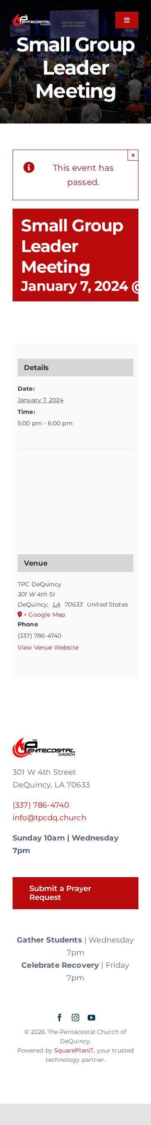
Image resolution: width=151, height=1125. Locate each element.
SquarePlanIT (74, 1050)
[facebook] (59, 1017)
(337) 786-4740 (41, 805)
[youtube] (91, 1017)
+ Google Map (44, 614)
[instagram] (75, 1017)
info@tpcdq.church (49, 817)
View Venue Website (48, 647)
